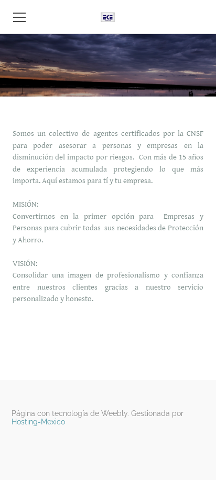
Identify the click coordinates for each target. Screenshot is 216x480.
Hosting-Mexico (38, 422)
